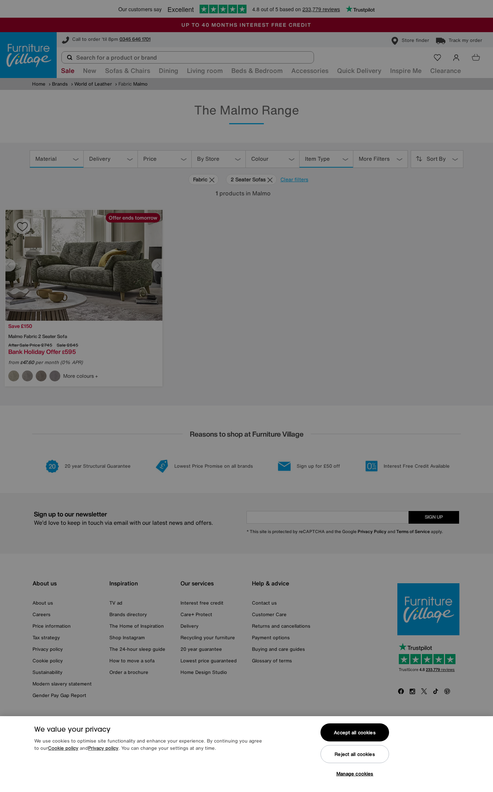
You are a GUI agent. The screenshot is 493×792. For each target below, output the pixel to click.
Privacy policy (103, 748)
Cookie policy (63, 748)
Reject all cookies (355, 754)
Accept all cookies (354, 732)
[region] (246, 754)
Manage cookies (355, 773)
